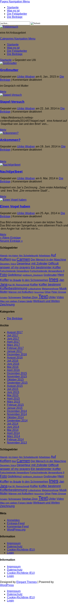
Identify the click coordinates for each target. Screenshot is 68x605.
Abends (4, 255)
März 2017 (13, 344)
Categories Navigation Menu (17, 38)
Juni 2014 (13, 426)
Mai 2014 (12, 429)
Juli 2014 (12, 423)
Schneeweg (14, 297)
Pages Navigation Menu (15, 1)
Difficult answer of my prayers (29, 265)
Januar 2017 (14, 351)
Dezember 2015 (17, 373)
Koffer (34, 284)
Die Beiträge (14, 16)
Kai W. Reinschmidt (18, 285)
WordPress (7, 585)
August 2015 (15, 385)
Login (10, 552)
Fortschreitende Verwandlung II (47, 271)
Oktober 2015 (15, 379)
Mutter (4, 291)
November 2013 (17, 442)
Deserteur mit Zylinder (32, 263)
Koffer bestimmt (50, 284)
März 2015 (13, 401)
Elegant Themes (26, 581)
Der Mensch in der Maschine (48, 259)
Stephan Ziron (30, 297)
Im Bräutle (15, 280)
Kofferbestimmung (13, 288)
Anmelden (13, 520)
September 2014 (17, 420)
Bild (14, 259)
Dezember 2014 (17, 411)
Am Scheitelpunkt (28, 255)
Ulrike (52, 297)
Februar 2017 (15, 348)
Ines (53, 279)
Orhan (48, 292)
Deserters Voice (8, 263)
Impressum (14, 543)
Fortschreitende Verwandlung (14, 271)
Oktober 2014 (15, 417)
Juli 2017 (12, 335)
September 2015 (17, 382)
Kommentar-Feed (18, 526)
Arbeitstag (44, 255)
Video (60, 297)
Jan (61, 280)
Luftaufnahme (34, 289)
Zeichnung (7, 304)
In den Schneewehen (35, 280)
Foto (3, 274)
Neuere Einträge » (11, 240)
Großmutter (9, 70)
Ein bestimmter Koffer (46, 267)
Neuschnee (39, 292)
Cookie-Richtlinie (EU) (21, 549)
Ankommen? (10, 140)
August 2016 (15, 357)
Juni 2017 (13, 338)
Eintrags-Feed (16, 523)
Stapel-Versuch (12, 101)
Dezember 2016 (17, 354)
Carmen (23, 259)
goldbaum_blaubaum (32, 275)
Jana (3, 284)
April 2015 (13, 398)
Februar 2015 (15, 404)
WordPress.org (16, 529)
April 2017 (13, 341)
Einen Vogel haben (15, 206)
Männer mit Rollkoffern (20, 292)
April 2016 (13, 370)
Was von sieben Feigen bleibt (16, 301)
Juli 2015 (12, 389)
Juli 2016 (12, 360)
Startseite (13, 7)
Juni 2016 (13, 363)
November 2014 (17, 414)
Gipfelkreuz (15, 274)
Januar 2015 (14, 407)
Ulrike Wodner (26, 76)
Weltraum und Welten (46, 301)
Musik (63, 288)
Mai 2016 (12, 366)
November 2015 (17, 376)
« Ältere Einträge (10, 237)
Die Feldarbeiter (17, 13)
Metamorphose (50, 288)
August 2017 (15, 332)
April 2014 (13, 433)
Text (43, 296)
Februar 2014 (15, 439)
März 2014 (13, 436)
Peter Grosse (58, 292)
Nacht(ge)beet (11, 171)
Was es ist (13, 10)
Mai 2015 (12, 395)
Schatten (3, 297)
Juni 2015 (13, 392)
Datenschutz (14, 546)
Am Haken (13, 255)
